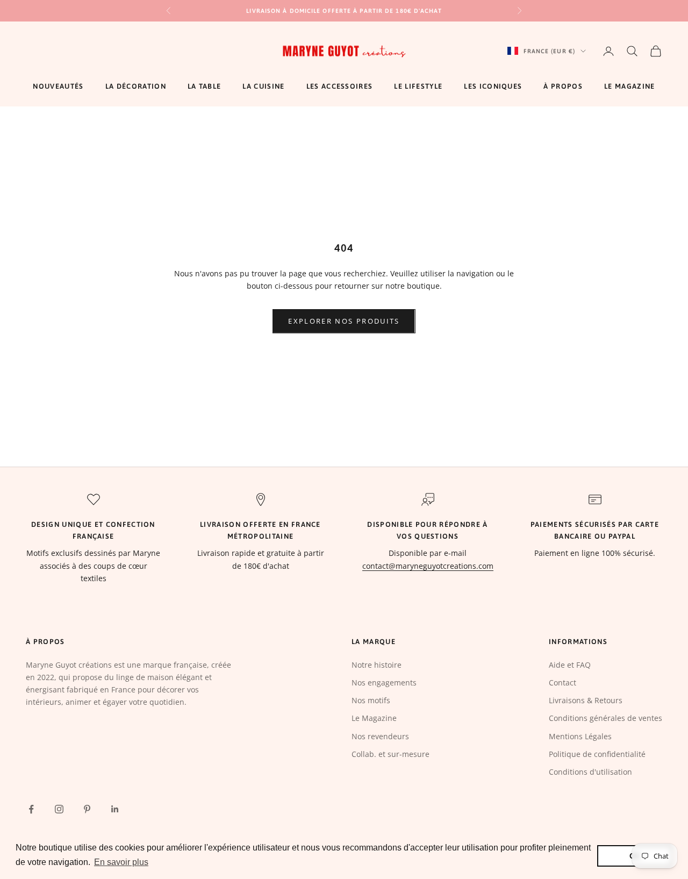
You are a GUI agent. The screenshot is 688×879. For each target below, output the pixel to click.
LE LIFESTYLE (418, 86)
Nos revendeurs (380, 736)
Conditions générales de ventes (605, 718)
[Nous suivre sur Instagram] (59, 809)
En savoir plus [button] (121, 862)
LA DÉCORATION (135, 86)
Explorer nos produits (343, 321)
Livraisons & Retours (585, 700)
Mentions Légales (580, 736)
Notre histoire (377, 665)
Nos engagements (384, 682)
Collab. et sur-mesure (390, 754)
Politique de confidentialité (597, 754)
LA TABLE (204, 86)
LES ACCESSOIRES (339, 86)
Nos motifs (371, 700)
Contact (562, 682)
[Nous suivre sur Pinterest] (87, 809)
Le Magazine (374, 718)
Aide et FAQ (570, 665)
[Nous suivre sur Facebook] (31, 809)
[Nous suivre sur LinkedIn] (115, 809)
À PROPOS (563, 86)
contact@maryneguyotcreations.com (427, 566)
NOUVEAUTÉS (58, 86)
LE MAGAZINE (629, 86)
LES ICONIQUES (493, 86)
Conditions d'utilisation (590, 772)
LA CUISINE (263, 86)
